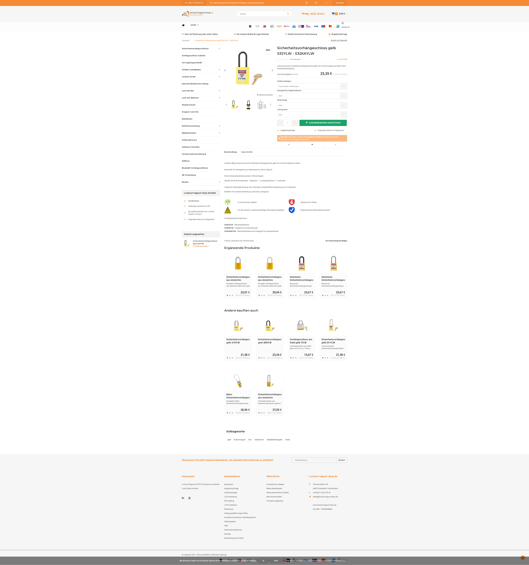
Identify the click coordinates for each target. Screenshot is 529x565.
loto (250, 440)
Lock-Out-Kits (188, 91)
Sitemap (227, 534)
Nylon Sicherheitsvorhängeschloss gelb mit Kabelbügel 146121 (238, 396)
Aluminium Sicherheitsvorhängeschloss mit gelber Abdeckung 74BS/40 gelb (333, 279)
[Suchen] (288, 14)
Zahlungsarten (230, 521)
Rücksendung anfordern (234, 538)
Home (183, 25)
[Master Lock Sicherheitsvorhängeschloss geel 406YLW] (269, 325)
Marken (185, 182)
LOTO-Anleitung (230, 497)
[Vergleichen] (306, 3)
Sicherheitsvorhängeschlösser (195, 49)
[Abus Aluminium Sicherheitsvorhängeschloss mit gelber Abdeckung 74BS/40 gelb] (333, 263)
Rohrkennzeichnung (191, 126)
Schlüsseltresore (189, 140)
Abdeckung (282, 100)
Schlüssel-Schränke (190, 147)
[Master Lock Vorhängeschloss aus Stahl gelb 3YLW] (301, 325)
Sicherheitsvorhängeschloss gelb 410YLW (238, 341)
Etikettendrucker (189, 133)
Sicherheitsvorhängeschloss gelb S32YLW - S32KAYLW (216, 40)
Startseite (185, 40)
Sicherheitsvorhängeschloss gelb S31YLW (333, 341)
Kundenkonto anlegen (275, 484)
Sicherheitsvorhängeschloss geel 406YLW (270, 341)
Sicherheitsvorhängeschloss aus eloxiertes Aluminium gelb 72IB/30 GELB (238, 279)
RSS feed (215, 555)
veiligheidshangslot (274, 440)
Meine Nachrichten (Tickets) (278, 493)
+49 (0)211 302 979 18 (321, 493)
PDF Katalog (229, 501)
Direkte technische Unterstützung (302, 34)
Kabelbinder (187, 119)
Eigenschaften (247, 152)
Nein (276, 561)
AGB (226, 526)
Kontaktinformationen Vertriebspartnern (240, 517)
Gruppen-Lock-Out (190, 112)
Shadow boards (188, 105)
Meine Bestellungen (274, 488)
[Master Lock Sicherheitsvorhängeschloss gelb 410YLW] (238, 325)
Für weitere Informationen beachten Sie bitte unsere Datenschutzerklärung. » (317, 561)
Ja (263, 561)
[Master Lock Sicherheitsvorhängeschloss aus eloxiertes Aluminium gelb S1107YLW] (269, 380)
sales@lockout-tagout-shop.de (325, 497)
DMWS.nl (207, 555)
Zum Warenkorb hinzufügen (325, 123)
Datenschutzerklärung (233, 530)
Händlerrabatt (193, 201)
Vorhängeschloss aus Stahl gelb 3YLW (301, 341)
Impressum (228, 484)
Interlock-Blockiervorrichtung (195, 84)
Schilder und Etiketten (191, 70)
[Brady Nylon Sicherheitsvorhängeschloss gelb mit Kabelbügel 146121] (238, 380)
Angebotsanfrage (339, 34)
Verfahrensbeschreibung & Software (194, 157)
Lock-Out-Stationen (190, 98)
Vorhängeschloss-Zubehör (194, 56)
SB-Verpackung (189, 175)
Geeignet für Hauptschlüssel (289, 90)
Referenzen (228, 509)
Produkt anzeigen (200, 246)
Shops (193, 25)
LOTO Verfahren (230, 505)
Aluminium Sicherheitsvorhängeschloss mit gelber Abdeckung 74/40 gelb (301, 279)
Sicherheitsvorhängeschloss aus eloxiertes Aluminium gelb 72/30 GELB (270, 279)
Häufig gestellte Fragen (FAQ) (236, 513)
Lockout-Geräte (188, 77)
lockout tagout (239, 440)
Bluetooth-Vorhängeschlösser (195, 168)
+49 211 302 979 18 (195, 3)
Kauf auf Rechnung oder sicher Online (201, 34)
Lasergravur (282, 109)
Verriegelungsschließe (192, 63)
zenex (287, 440)
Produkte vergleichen (275, 501)
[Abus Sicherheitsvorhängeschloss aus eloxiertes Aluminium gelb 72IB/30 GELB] (238, 263)
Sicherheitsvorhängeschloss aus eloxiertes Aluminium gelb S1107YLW (270, 396)
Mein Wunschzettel (274, 497)
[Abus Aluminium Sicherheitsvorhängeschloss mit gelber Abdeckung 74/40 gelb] (301, 263)
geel (229, 440)
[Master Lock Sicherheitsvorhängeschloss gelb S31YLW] (333, 325)
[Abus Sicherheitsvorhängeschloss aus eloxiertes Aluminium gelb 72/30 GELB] (269, 263)
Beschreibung (230, 152)
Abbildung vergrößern (266, 95)
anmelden (340, 3)
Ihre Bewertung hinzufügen (336, 241)
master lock (259, 440)
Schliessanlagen (284, 81)
